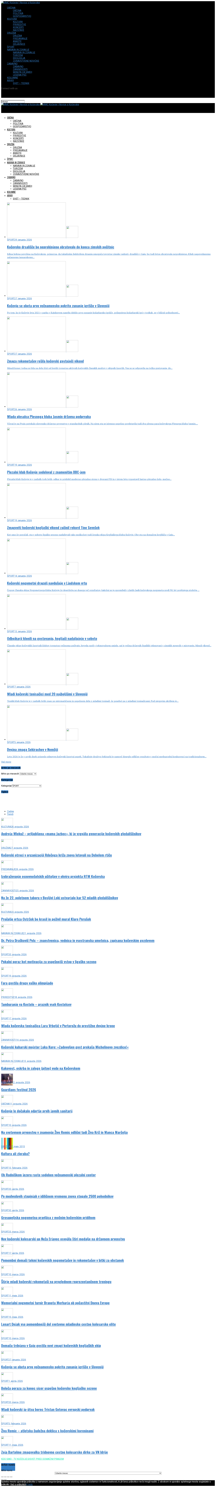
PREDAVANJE (20, 38)
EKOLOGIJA (19, 58)
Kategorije (6, 785)
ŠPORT (10, 46)
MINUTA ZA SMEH (22, 72)
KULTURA (12, 19)
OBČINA (11, 7)
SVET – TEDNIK (21, 83)
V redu (29, 1484)
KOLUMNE (12, 77)
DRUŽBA (11, 33)
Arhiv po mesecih (10, 773)
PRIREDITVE (19, 24)
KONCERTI (18, 27)
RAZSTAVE (18, 30)
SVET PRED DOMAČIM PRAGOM (47, 1459)
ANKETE (17, 41)
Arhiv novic (6, 1470)
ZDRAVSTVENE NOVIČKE (26, 60)
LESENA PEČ (19, 74)
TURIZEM (18, 55)
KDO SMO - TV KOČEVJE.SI (15, 1459)
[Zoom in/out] (11, 1476)
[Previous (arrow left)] (2, 1479)
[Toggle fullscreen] (8, 1476)
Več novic (6, 762)
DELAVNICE (19, 44)
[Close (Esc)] (2, 1476)
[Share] (5, 1476)
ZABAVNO (12, 63)
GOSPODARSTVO (22, 16)
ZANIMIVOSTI (20, 69)
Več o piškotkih (18, 1484)
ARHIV (10, 80)
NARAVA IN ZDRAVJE (18, 49)
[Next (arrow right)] (5, 1479)
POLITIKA (18, 13)
